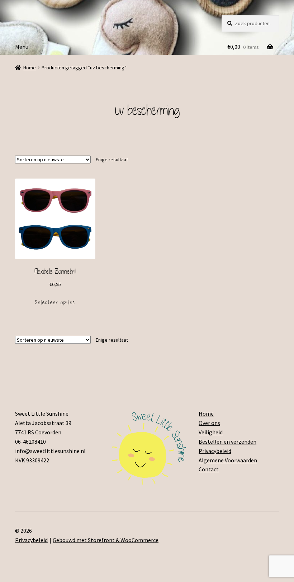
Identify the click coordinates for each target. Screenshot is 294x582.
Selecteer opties (55, 302)
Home (29, 67)
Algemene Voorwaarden (228, 460)
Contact (209, 469)
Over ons (209, 422)
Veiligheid (211, 432)
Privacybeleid (215, 450)
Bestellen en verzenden (227, 441)
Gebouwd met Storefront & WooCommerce (105, 540)
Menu (21, 46)
